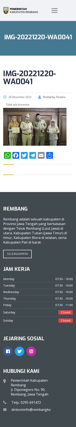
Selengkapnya (17, 254)
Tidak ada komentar (17, 104)
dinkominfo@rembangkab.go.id (36, 409)
